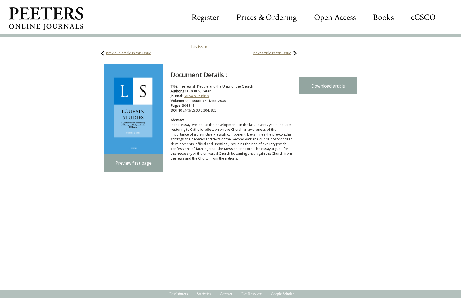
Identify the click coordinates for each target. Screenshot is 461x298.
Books (383, 17)
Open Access (335, 17)
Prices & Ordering (266, 17)
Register (205, 17)
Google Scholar (282, 293)
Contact (226, 293)
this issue (198, 47)
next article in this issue (272, 52)
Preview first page (134, 163)
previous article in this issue (128, 52)
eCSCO (423, 17)
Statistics (204, 293)
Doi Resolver (251, 293)
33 (186, 100)
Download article (328, 86)
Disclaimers (178, 293)
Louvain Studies (196, 95)
